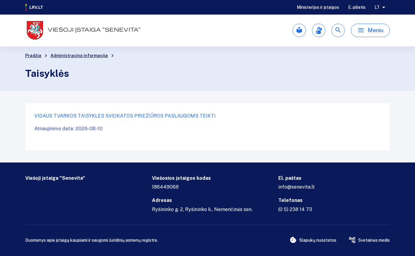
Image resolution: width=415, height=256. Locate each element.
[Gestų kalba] (318, 30)
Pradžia (33, 55)
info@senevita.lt (296, 187)
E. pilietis (356, 7)
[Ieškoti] (338, 30)
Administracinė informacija (79, 55)
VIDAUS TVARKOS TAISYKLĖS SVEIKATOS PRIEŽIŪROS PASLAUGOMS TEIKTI (125, 116)
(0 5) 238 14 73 (295, 209)
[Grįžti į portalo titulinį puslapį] (34, 7)
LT (377, 7)
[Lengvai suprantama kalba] (299, 30)
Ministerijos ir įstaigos (318, 7)
